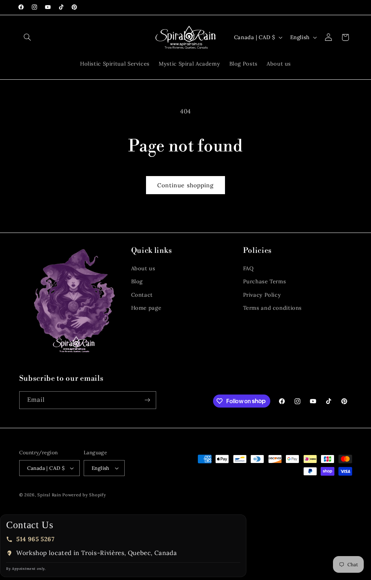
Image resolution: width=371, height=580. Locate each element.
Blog (137, 281)
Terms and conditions (272, 307)
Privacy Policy (262, 294)
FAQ (248, 268)
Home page (146, 307)
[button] (27, 37)
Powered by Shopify (84, 494)
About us (143, 268)
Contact (142, 294)
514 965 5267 (35, 539)
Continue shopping (185, 185)
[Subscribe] (147, 400)
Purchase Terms (264, 281)
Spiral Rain (49, 494)
